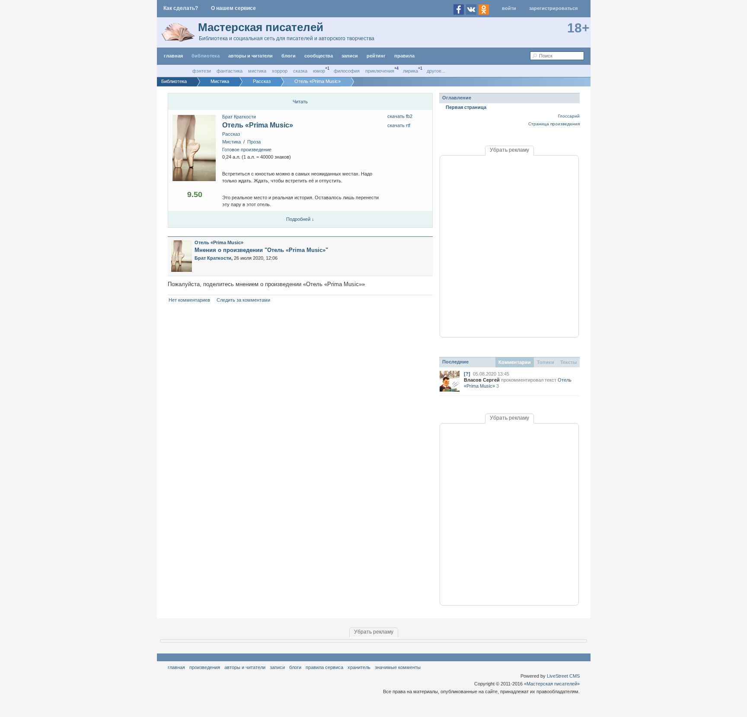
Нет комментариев (189, 300)
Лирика (410, 70)
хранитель (359, 667)
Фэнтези (201, 70)
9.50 (194, 194)
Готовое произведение (246, 149)
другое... (436, 70)
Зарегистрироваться (553, 8)
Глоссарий (569, 116)
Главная (176, 667)
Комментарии (514, 362)
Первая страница (466, 107)
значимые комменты (398, 667)
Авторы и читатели (244, 667)
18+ (578, 28)
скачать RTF (398, 125)
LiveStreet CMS (563, 676)
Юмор (319, 70)
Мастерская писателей (260, 27)
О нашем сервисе (233, 8)
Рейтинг (376, 55)
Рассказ (231, 134)
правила (404, 55)
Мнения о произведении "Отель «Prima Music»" (261, 250)
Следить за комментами (243, 300)
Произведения (204, 667)
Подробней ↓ (300, 219)
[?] (467, 373)
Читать (300, 101)
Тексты (568, 362)
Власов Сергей (482, 379)
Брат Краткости (239, 116)
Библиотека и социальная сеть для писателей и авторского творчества (286, 38)
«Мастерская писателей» (552, 683)
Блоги (288, 55)
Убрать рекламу (509, 150)
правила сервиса (324, 667)
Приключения (379, 70)
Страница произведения (554, 123)
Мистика (257, 70)
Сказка (300, 70)
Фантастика (230, 70)
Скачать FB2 (399, 116)
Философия (347, 70)
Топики (545, 362)
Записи (350, 55)
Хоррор (279, 70)
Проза (254, 141)
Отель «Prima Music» (257, 125)
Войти (509, 8)
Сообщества (318, 55)
